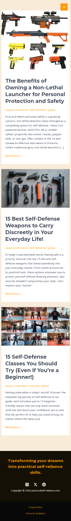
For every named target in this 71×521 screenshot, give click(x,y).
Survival (34, 386)
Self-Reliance (38, 248)
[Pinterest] (44, 484)
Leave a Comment (16, 110)
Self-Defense (38, 110)
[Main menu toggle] (64, 7)
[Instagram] (27, 484)
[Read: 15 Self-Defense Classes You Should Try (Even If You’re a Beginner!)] (35, 326)
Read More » (13, 156)
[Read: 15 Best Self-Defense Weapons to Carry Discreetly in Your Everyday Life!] (35, 188)
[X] (35, 484)
